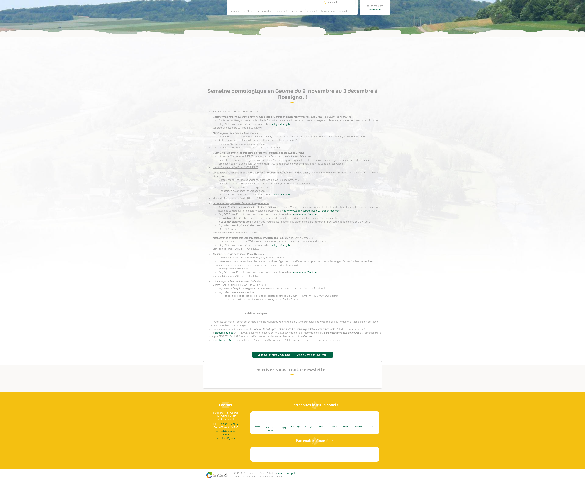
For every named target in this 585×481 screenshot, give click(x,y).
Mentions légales (225, 438)
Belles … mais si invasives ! (314, 354)
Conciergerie (328, 11)
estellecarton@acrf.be (305, 214)
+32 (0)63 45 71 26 (228, 424)
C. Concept (217, 475)
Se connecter (375, 9)
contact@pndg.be (225, 431)
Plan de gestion (263, 11)
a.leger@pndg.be (281, 124)
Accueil (235, 11)
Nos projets (281, 11)
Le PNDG (247, 11)
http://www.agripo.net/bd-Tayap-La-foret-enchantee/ (310, 211)
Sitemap (225, 435)
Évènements (311, 11)
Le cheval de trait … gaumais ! (273, 354)
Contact (342, 11)
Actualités (296, 11)
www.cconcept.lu (287, 473)
